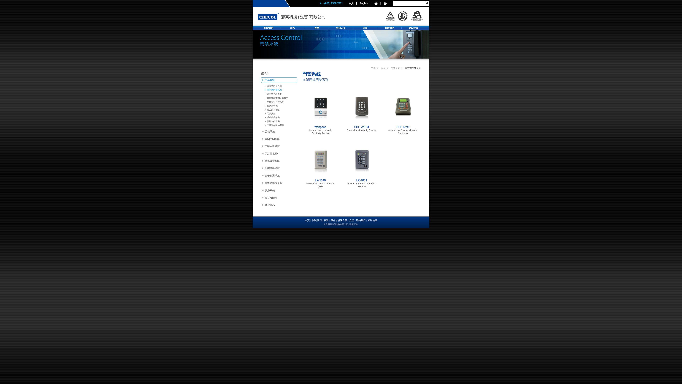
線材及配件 (271, 197)
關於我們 (268, 27)
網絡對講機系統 (273, 183)
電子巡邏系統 (272, 175)
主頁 (373, 68)
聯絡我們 (389, 27)
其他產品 (270, 205)
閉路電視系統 (272, 146)
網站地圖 (413, 27)
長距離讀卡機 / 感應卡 (277, 98)
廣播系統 (270, 190)
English (364, 3)
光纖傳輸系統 (272, 168)
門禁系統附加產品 (275, 125)
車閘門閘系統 (272, 138)
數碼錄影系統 (272, 160)
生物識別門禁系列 (275, 102)
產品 (317, 27)
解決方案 (341, 27)
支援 (365, 27)
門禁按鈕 (271, 113)
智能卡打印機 (273, 121)
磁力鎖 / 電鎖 (273, 109)
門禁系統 (395, 68)
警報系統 (270, 131)
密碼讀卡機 (272, 106)
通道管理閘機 (273, 117)
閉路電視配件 (272, 153)
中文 (351, 3)
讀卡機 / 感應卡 (274, 94)
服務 (292, 27)
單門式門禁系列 (274, 90)
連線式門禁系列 (274, 86)
